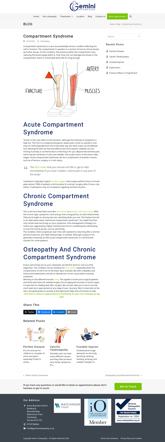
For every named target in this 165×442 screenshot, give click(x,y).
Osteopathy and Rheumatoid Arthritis (122, 375)
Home (112, 24)
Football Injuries (87, 346)
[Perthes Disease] (35, 334)
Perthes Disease (34, 346)
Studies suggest (58, 181)
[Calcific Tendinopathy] (62, 334)
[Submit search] (139, 36)
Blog (118, 24)
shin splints (61, 211)
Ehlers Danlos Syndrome (35, 375)
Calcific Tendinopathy (59, 348)
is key (56, 279)
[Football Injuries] (88, 334)
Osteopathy (45, 41)
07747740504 (33, 424)
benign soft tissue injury (82, 211)
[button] (130, 16)
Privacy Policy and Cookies (131, 438)
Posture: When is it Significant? (123, 73)
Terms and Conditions (109, 438)
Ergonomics (114, 67)
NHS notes (41, 167)
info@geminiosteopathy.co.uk (40, 428)
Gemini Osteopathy (39, 438)
